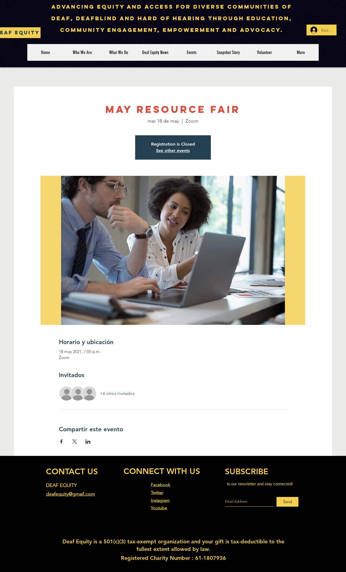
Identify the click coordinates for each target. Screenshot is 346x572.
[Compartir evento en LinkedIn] (88, 441)
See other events (173, 150)
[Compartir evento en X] (74, 441)
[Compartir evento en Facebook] (61, 441)
